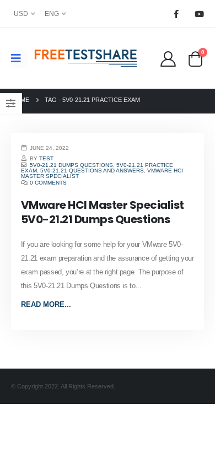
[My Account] (168, 58)
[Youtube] (199, 14)
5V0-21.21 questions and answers (92, 170)
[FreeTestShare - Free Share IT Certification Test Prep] (86, 58)
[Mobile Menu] (19, 58)
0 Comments (48, 183)
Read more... (46, 304)
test (46, 158)
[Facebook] (176, 14)
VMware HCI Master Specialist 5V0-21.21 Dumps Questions (102, 212)
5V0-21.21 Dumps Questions (71, 165)
